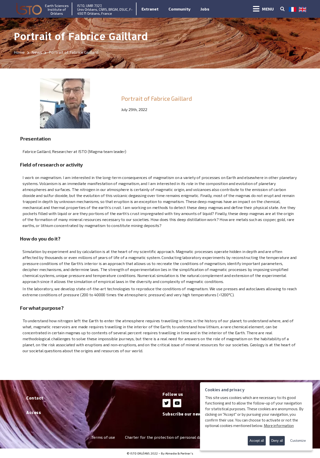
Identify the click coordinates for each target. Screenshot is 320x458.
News (37, 52)
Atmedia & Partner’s (179, 453)
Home (19, 52)
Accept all (257, 440)
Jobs (204, 8)
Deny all (277, 440)
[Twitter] (166, 403)
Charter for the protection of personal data (165, 437)
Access (33, 412)
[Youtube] (177, 403)
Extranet (150, 8)
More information (279, 425)
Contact (35, 398)
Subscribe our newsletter (189, 414)
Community (179, 8)
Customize (298, 440)
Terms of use (103, 437)
